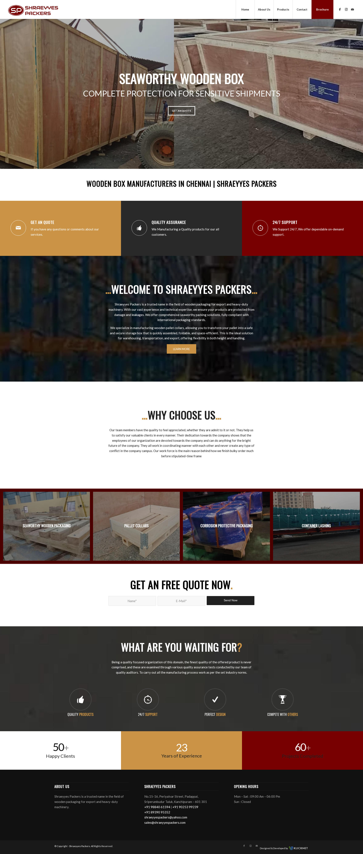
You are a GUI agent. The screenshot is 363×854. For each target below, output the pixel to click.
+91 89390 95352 (157, 812)
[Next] (359, 89)
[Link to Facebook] (340, 9)
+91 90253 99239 (185, 807)
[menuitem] (245, 9)
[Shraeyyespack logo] (33, 9)
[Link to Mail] (352, 9)
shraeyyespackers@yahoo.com (165, 817)
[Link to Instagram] (346, 9)
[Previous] (3, 89)
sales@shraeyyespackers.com (164, 822)
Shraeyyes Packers (79, 846)
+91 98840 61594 (157, 807)
